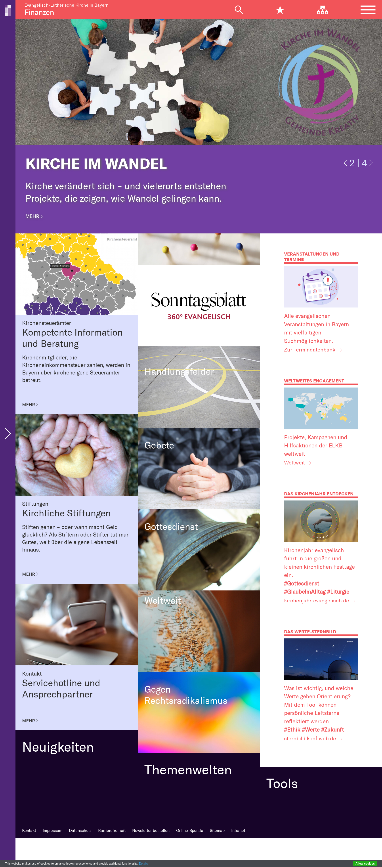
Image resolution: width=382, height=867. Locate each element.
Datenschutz (80, 830)
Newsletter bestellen (151, 830)
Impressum (52, 830)
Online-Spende (189, 830)
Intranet (238, 830)
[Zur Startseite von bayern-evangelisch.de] (7, 10)
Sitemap (217, 830)
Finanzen (39, 12)
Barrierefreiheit (112, 830)
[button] (346, 165)
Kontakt (29, 830)
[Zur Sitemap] (326, 10)
